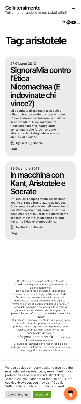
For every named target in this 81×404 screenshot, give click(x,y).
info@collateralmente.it (35, 337)
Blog (13, 149)
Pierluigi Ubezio (31, 143)
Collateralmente (22, 8)
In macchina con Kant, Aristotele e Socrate (37, 183)
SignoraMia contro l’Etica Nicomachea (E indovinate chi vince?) (40, 87)
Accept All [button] (41, 394)
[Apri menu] (73, 7)
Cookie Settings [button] (18, 394)
